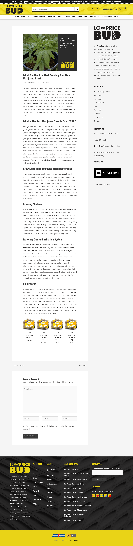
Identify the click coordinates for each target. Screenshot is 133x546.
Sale (116, 17)
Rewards (36, 491)
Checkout (97, 110)
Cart (95, 106)
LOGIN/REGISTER (110, 9)
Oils (73, 17)
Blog (39, 82)
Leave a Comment (29, 82)
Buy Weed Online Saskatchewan (75, 480)
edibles (12, 513)
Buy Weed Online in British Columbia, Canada (77, 474)
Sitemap (97, 114)
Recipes (97, 121)
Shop (17, 17)
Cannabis (25, 17)
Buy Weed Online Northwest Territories (74, 515)
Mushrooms (82, 17)
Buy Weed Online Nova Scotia (75, 501)
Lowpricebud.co (70, 310)
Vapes (67, 17)
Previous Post (18, 366)
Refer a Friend (99, 95)
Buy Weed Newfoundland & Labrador (77, 506)
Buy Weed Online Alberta (73, 469)
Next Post (83, 366)
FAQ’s (35, 487)
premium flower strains (102, 75)
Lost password (99, 103)
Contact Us (37, 500)
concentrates (25, 516)
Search (77, 9)
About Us (36, 474)
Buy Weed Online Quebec (73, 493)
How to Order (38, 482)
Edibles (51, 17)
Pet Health (95, 17)
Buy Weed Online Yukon (72, 520)
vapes (18, 513)
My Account (98, 99)
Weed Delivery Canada (102, 92)
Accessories (106, 17)
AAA (29, 333)
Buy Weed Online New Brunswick (76, 497)
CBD (60, 17)
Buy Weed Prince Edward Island (75, 510)
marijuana (26, 109)
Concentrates (38, 17)
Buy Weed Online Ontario (73, 488)
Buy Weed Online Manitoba (74, 484)
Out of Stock (98, 117)
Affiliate (35, 504)
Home (35, 469)
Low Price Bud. (73, 540)
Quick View (29, 328)
